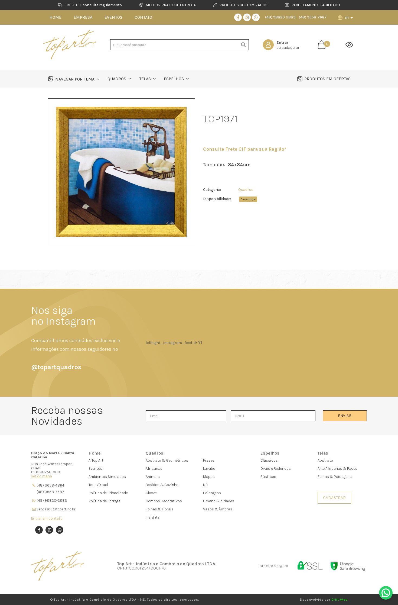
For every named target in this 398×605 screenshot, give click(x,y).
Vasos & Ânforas (217, 509)
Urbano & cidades (218, 501)
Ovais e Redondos (275, 468)
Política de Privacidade (108, 493)
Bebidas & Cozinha (162, 484)
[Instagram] (247, 17)
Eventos (95, 468)
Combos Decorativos (164, 501)
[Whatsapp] (256, 17)
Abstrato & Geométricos (167, 460)
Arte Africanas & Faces (337, 468)
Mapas (209, 476)
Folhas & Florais (160, 509)
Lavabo (209, 468)
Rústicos (268, 476)
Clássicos (269, 460)
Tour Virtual (98, 484)
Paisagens (212, 493)
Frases (209, 460)
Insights (153, 517)
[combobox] (349, 18)
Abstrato (325, 460)
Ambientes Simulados (107, 476)
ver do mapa (41, 476)
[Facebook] (238, 17)
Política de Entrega (104, 501)
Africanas (154, 468)
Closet (151, 493)
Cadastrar (334, 497)
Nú (205, 484)
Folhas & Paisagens (335, 476)
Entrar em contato (47, 518)
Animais (153, 476)
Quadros (245, 189)
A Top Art (96, 460)
